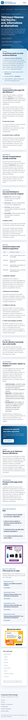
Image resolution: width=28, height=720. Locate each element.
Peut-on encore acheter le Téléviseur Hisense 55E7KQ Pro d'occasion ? (13, 523)
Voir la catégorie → (9, 440)
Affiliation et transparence (7, 704)
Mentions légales (5, 711)
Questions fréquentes (8, 673)
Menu (24, 2)
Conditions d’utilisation (6, 708)
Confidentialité (4, 706)
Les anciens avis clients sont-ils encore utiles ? (13, 537)
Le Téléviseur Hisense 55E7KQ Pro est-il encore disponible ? (13, 515)
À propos (3, 700)
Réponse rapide (7, 654)
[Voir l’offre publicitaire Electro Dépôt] (14, 637)
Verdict (5, 670)
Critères (6, 659)
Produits (6, 665)
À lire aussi (6, 676)
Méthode (6, 662)
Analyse (5, 656)
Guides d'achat (9, 9)
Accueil (2, 9)
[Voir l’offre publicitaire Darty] (14, 554)
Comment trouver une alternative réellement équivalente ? (14, 530)
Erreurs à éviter (7, 668)
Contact (3, 702)
